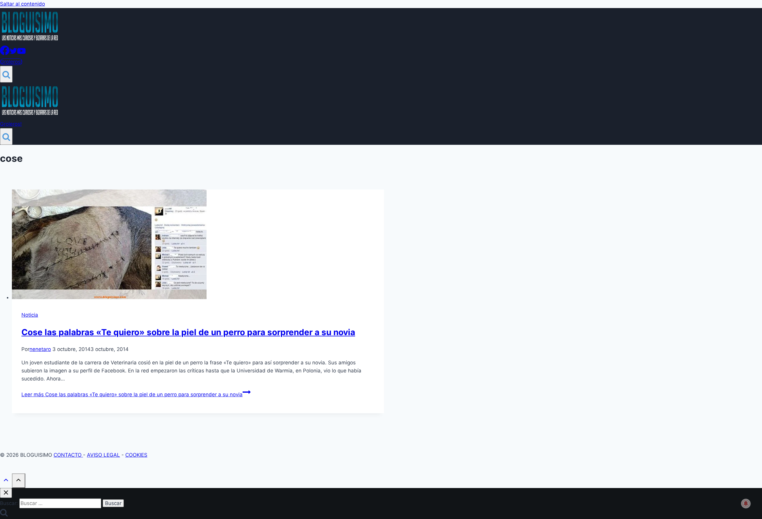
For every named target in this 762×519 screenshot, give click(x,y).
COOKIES (136, 455)
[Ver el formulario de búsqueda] (6, 74)
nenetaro (40, 349)
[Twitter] (13, 53)
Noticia (29, 315)
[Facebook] (5, 53)
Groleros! (11, 62)
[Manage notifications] (746, 503)
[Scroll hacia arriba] (6, 481)
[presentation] (198, 245)
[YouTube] (21, 53)
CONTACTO (68, 455)
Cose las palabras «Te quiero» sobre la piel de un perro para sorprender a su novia (188, 332)
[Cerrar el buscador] (6, 493)
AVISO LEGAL (103, 455)
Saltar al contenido (22, 4)
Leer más (132, 394)
